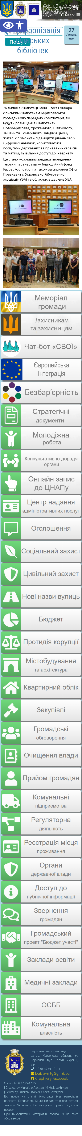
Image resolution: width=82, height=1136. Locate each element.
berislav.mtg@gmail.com (53, 1060)
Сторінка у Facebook (51, 1065)
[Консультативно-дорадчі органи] (41, 457)
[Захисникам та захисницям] (41, 333)
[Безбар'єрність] (41, 400)
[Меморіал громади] (41, 310)
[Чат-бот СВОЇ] (41, 355)
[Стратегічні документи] (41, 412)
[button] (13, 25)
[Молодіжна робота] (41, 435)
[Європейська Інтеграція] (41, 377)
